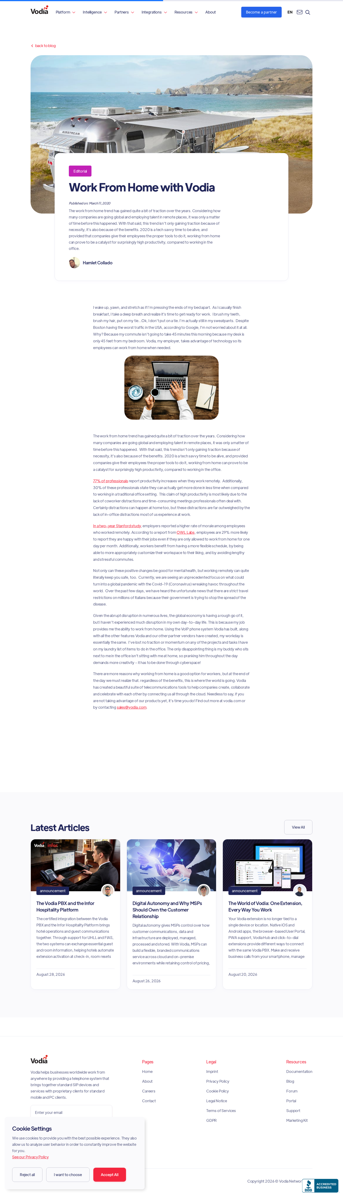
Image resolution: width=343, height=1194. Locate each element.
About (210, 12)
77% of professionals (110, 480)
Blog (290, 1081)
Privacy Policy (217, 1081)
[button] (66, 12)
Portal (291, 1101)
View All (298, 827)
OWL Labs (186, 532)
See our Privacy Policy (30, 1156)
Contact (149, 1101)
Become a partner (261, 12)
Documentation (299, 1071)
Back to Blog (43, 46)
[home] (39, 12)
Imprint (212, 1071)
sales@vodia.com (132, 707)
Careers (148, 1091)
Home (147, 1071)
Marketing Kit (297, 1120)
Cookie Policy (217, 1091)
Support (293, 1110)
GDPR (211, 1120)
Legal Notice (216, 1101)
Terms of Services (221, 1110)
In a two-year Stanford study (117, 525)
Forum (292, 1091)
